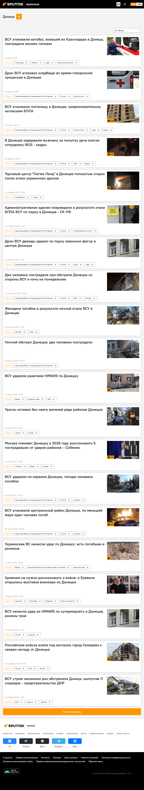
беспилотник (79, 96)
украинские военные (65, 63)
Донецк (9, 16)
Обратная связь (96, 761)
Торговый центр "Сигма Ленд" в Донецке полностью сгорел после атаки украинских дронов (55, 176)
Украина (32, 635)
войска (42, 668)
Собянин (18, 466)
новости (7, 733)
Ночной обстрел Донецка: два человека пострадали (48, 342)
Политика (48, 733)
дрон (76, 264)
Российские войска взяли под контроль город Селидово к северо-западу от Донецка (53, 647)
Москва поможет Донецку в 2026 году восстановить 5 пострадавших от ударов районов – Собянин (50, 445)
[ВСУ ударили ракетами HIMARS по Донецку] (123, 383)
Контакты (45, 757)
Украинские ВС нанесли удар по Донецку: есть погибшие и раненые (54, 546)
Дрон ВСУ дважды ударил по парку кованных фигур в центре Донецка (50, 243)
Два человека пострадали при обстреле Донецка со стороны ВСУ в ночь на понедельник (48, 277)
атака (31, 332)
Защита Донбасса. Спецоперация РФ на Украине (34, 96)
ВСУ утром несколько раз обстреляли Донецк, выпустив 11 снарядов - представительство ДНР (54, 680)
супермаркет (20, 197)
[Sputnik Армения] (13, 6)
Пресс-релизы (71, 757)
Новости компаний (89, 757)
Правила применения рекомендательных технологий (60, 761)
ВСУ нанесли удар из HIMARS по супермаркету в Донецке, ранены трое (54, 613)
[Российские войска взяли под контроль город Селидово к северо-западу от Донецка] (123, 652)
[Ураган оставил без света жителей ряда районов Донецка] (123, 416)
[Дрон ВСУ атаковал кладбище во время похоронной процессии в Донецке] (123, 80)
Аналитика (72, 733)
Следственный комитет (83, 231)
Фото (84, 733)
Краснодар (19, 63)
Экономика (33, 733)
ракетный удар (33, 399)
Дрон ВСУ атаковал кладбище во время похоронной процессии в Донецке (48, 75)
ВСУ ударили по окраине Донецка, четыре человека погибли (49, 478)
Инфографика (96, 733)
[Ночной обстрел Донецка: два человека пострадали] (123, 349)
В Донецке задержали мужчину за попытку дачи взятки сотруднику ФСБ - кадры (52, 142)
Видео (106, 130)
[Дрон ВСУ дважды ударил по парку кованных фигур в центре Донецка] (123, 248)
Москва (45, 466)
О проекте (7, 757)
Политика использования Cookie (18, 761)
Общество (49, 601)
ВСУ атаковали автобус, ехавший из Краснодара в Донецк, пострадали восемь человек (54, 41)
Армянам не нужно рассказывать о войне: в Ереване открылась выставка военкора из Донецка (50, 579)
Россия (63, 96)
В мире (31, 433)
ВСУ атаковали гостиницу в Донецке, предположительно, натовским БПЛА (53, 108)
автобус (35, 63)
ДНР (75, 163)
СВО (49, 399)
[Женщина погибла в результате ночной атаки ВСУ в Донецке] (123, 315)
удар (47, 63)
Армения (18, 601)
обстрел (88, 298)
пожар (35, 197)
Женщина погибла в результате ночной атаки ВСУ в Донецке (49, 310)
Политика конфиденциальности (116, 757)
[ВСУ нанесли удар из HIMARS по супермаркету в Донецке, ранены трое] (123, 618)
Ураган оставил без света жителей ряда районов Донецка (54, 409)
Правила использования (27, 757)
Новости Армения (68, 601)
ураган (17, 433)
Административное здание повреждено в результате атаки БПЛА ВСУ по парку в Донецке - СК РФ (55, 209)
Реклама (57, 757)
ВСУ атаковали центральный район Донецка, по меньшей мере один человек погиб (53, 512)
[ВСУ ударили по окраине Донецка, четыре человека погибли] (123, 483)
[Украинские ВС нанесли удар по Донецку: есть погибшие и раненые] (123, 551)
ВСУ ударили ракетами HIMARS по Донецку (41, 376)
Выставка (33, 601)
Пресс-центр (123, 733)
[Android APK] (11, 771)
